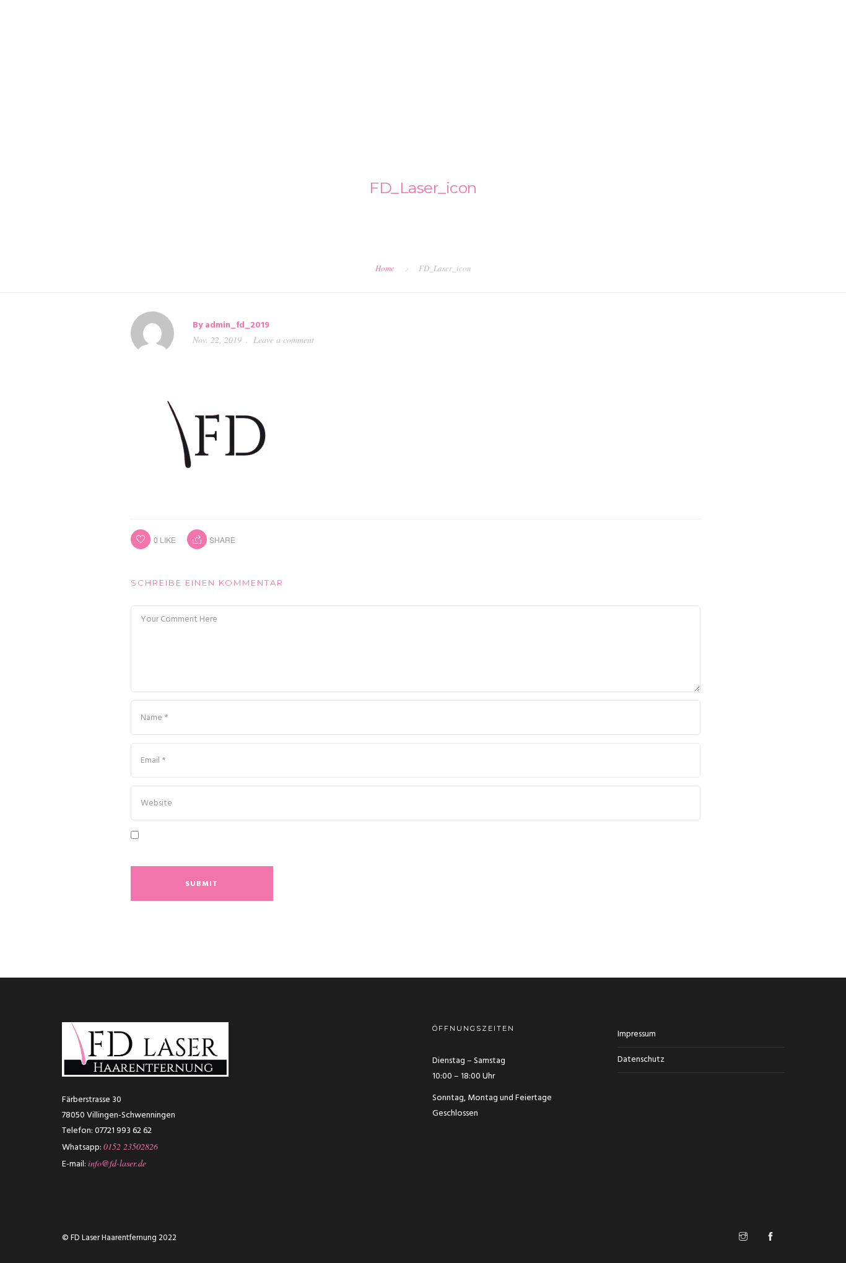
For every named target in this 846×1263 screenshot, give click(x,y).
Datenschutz (641, 1059)
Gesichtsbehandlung (619, 55)
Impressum (636, 1034)
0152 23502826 (130, 1146)
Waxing (539, 55)
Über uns (340, 55)
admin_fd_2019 (237, 325)
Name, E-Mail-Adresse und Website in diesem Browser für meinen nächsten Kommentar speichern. (353, 852)
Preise (697, 55)
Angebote (750, 55)
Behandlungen (473, 55)
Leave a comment (283, 339)
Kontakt (808, 55)
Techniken (401, 55)
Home (385, 268)
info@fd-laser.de (117, 1163)
